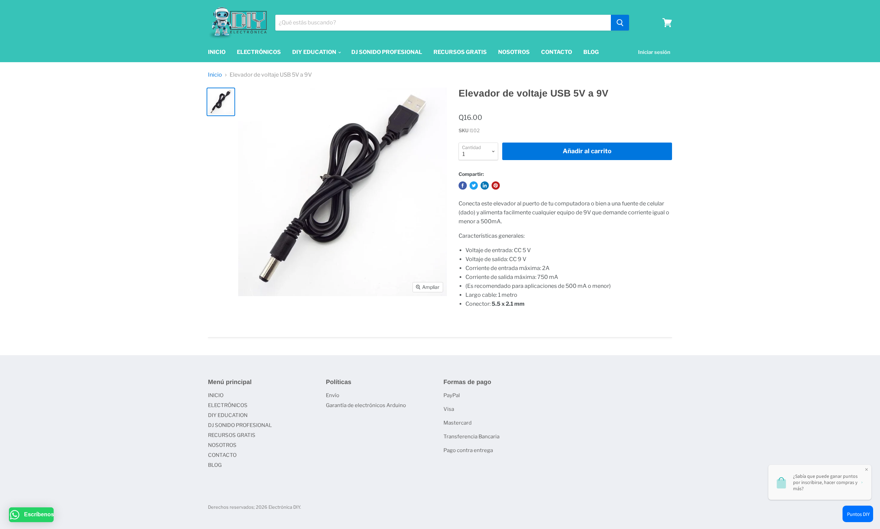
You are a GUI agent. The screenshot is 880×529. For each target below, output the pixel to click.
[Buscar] (620, 23)
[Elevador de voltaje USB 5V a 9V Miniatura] (220, 101)
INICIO (217, 52)
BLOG (591, 52)
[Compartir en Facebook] (463, 185)
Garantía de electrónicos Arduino (366, 405)
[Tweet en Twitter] (474, 185)
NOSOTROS (514, 52)
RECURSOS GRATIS (460, 52)
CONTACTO (556, 52)
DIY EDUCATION (314, 52)
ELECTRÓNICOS (259, 52)
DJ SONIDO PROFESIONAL (386, 52)
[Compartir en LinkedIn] (485, 185)
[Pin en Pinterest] (496, 185)
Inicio (215, 75)
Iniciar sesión (654, 52)
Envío (332, 395)
